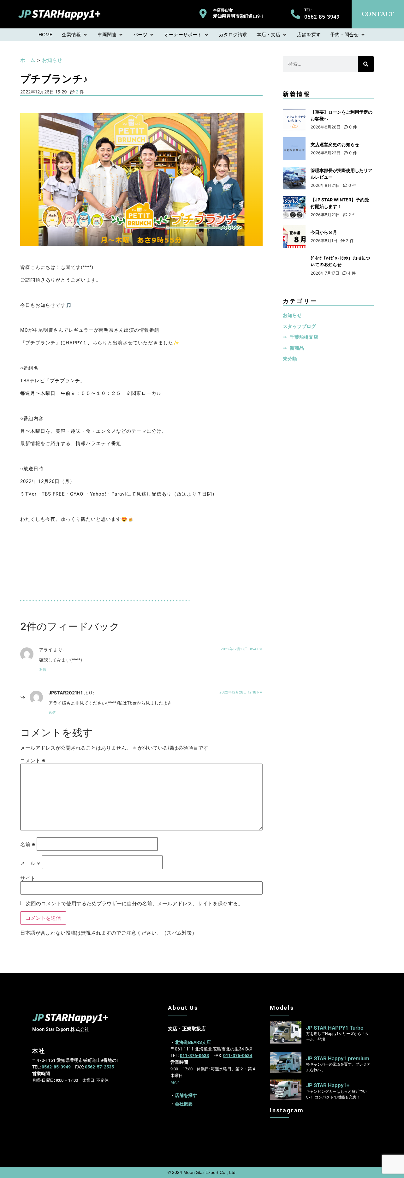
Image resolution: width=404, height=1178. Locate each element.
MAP (174, 1082)
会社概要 (184, 1103)
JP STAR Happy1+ (327, 1085)
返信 (42, 669)
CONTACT (378, 14)
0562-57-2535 (99, 1066)
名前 (27, 844)
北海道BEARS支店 (193, 1042)
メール (30, 863)
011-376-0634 (237, 1055)
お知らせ (52, 60)
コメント (32, 760)
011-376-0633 (194, 1055)
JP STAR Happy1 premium (337, 1058)
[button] (75, 35)
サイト (27, 878)
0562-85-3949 (56, 1066)
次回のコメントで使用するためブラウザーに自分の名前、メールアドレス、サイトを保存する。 (134, 903)
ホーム (27, 60)
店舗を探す (186, 1095)
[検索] (366, 64)
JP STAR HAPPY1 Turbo (335, 1028)
